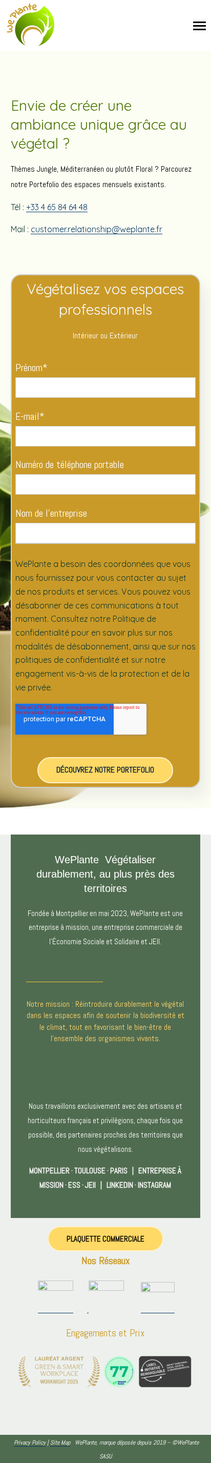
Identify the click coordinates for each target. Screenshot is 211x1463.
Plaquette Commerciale (105, 1239)
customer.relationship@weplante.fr (96, 229)
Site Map (60, 1442)
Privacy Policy (30, 1442)
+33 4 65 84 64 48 (57, 207)
